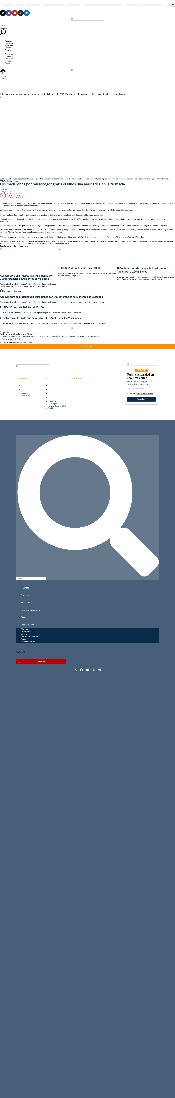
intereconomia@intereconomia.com (85, 385)
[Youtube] (15, 13)
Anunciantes (26, 389)
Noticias (3, 189)
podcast (3, 28)
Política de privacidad (22, 343)
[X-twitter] (3, 13)
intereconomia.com (116, 94)
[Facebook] (9, 13)
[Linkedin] (27, 13)
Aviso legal (52, 389)
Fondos (8, 48)
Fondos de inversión (30, 610)
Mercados (9, 46)
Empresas (9, 43)
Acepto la (17, 343)
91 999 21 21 (75, 389)
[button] (3, 195)
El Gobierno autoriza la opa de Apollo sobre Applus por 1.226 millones (40, 318)
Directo (3, 26)
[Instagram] (21, 13)
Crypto (8, 50)
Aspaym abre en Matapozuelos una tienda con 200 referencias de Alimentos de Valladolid (51, 297)
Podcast (20, 652)
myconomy (25, 385)
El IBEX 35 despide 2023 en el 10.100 (80, 268)
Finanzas (8, 41)
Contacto (52, 385)
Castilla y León (27, 625)
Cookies (51, 397)
